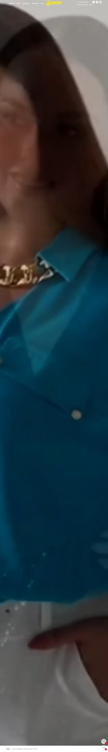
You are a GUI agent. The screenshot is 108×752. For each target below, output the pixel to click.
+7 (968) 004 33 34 (82, 2)
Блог (42, 3)
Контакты (35, 3)
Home (8, 749)
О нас (19, 3)
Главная (11, 3)
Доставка (26, 3)
